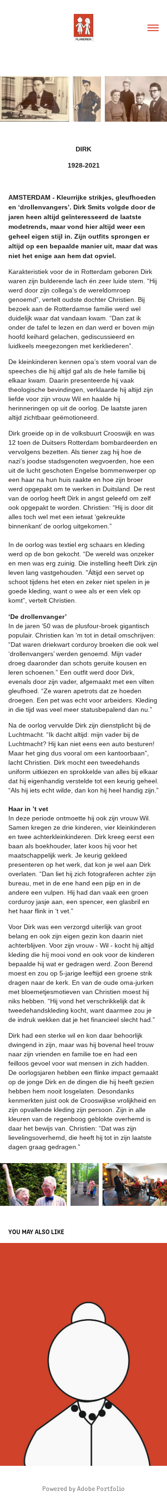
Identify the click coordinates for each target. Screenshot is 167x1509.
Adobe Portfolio (101, 1488)
